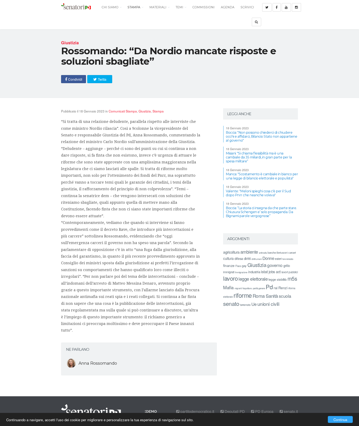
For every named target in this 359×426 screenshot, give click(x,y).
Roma (259, 295)
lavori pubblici (290, 272)
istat (264, 271)
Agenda (227, 7)
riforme (243, 295)
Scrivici (247, 7)
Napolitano (247, 288)
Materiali (158, 7)
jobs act (275, 271)
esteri (278, 258)
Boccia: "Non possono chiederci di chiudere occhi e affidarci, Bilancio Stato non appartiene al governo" (261, 136)
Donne (268, 258)
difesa (239, 258)
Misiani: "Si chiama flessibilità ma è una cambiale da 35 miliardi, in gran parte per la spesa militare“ (259, 157)
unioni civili (268, 303)
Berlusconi (282, 252)
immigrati (228, 272)
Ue (254, 304)
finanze (229, 265)
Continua (340, 419)
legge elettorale (253, 278)
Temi (180, 7)
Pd (269, 287)
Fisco (238, 266)
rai (276, 287)
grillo (286, 265)
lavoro (230, 278)
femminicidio (287, 259)
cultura (228, 258)
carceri (292, 252)
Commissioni (203, 7)
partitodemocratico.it (196, 411)
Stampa (134, 7)
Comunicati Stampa (123, 111)
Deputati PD (234, 411)
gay (244, 265)
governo (275, 265)
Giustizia (145, 111)
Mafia (228, 287)
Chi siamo (110, 7)
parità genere (259, 288)
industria (254, 271)
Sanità (272, 296)
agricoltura (231, 252)
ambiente (249, 251)
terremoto (245, 305)
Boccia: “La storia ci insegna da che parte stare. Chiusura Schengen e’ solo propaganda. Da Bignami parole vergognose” (261, 212)
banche (272, 252)
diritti (247, 258)
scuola (285, 296)
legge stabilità (277, 279)
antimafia (263, 252)
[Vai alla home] (76, 7)
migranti (238, 288)
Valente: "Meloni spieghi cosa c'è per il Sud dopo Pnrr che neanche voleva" (258, 193)
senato (231, 303)
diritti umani (257, 259)
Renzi (283, 287)
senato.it (290, 411)
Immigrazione (241, 272)
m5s (292, 278)
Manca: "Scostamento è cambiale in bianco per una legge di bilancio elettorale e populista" (262, 176)
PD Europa (263, 411)
